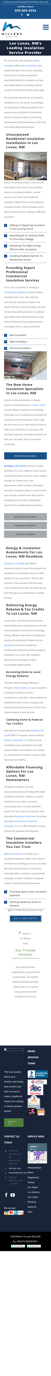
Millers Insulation (13, 854)
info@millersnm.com (16, 1173)
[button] (25, 227)
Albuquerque (34, 1167)
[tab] (25, 456)
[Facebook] (6, 1195)
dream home (38, 405)
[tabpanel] (25, 487)
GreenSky (9, 821)
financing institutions (25, 816)
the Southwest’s (29, 65)
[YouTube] (12, 1195)
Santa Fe (32, 1207)
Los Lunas (33, 1197)
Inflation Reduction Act (16, 740)
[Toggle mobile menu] (46, 27)
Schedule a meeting (14, 563)
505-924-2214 (25, 10)
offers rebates (21, 688)
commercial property (15, 292)
